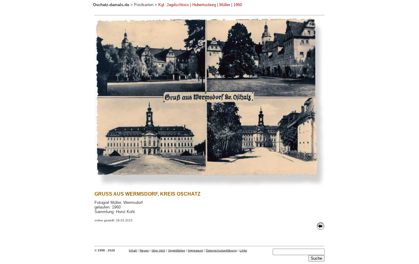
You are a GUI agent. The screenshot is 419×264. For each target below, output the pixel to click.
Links (243, 250)
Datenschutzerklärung (221, 250)
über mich (158, 250)
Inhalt (133, 250)
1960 (237, 4)
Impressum (195, 250)
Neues (144, 250)
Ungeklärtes (176, 250)
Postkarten (143, 4)
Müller (224, 4)
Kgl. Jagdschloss (173, 4)
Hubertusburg (204, 4)
